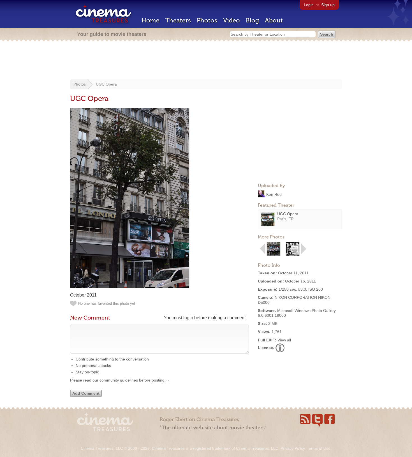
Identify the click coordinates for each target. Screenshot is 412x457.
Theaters (178, 20)
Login (309, 5)
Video (231, 20)
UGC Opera (106, 84)
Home (150, 20)
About (274, 20)
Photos (207, 20)
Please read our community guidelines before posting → (120, 380)
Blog (252, 20)
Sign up (328, 5)
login (188, 317)
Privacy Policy (293, 448)
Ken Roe (274, 194)
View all (284, 340)
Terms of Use (318, 448)
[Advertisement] (206, 61)
